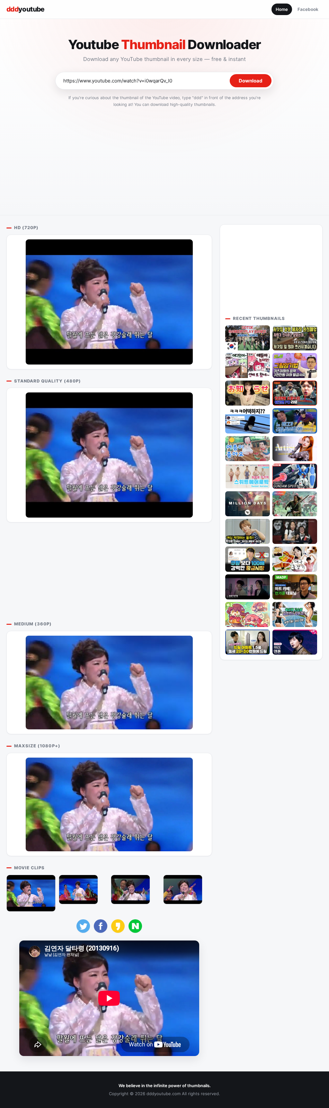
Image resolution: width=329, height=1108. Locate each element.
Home (282, 9)
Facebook (308, 9)
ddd (25, 9)
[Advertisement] (164, 159)
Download (250, 81)
